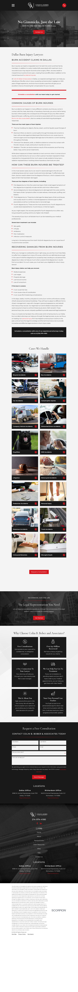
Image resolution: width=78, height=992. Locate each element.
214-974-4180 (39, 819)
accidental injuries (30, 75)
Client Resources (39, 844)
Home (39, 832)
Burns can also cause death (21, 118)
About (39, 836)
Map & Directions (24, 798)
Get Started (39, 618)
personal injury (27, 318)
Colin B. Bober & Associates (22, 79)
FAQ (39, 852)
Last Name (43, 741)
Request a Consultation (39, 572)
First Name (15, 741)
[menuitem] (14, 934)
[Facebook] (37, 823)
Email (41, 747)
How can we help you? (18, 757)
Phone (14, 747)
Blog (39, 848)
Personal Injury (39, 840)
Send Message (39, 777)
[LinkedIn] (41, 823)
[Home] (38, 5)
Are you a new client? (18, 752)
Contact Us (39, 32)
